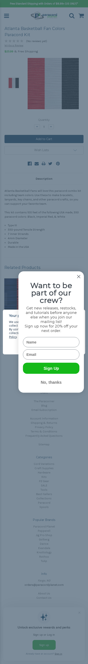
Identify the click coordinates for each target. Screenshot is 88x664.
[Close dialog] (78, 276)
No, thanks (51, 382)
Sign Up (51, 368)
